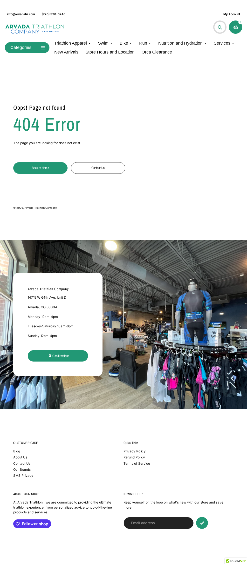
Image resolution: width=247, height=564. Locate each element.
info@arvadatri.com (21, 14)
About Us (20, 457)
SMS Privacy (23, 475)
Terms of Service (137, 463)
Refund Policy (134, 457)
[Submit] (202, 523)
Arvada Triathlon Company (41, 207)
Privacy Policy (135, 451)
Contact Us (21, 463)
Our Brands (22, 469)
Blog (16, 451)
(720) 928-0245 (53, 14)
